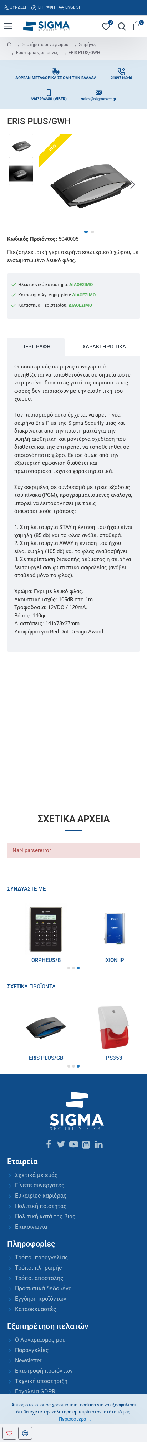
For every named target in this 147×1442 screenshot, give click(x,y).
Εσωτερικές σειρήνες (37, 52)
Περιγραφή (36, 346)
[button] (46, 184)
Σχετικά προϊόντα (31, 986)
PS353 (108, 1058)
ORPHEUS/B (39, 960)
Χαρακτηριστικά (104, 346)
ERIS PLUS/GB (39, 1058)
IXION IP (108, 960)
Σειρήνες (87, 44)
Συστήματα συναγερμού (45, 44)
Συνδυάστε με (26, 889)
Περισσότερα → (75, 1419)
